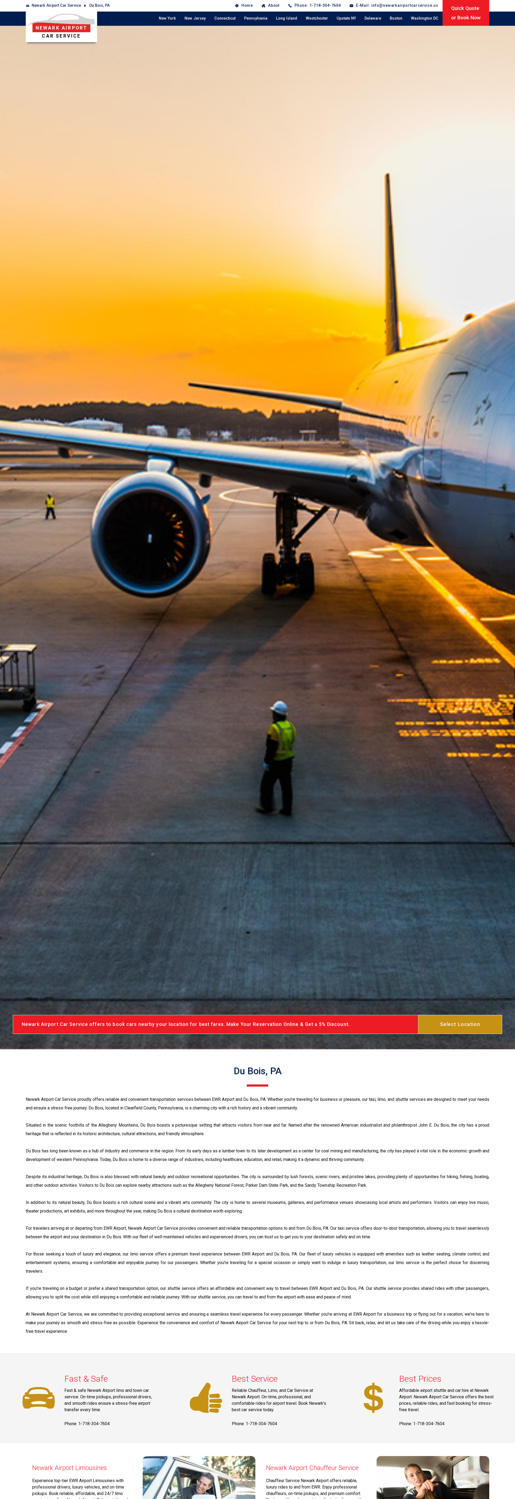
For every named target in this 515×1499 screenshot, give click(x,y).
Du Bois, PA (99, 5)
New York (167, 18)
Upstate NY (346, 18)
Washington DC (424, 18)
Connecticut (225, 18)
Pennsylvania (255, 18)
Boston (396, 18)
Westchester (317, 18)
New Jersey (195, 18)
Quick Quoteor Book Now (466, 13)
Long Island (286, 18)
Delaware (373, 18)
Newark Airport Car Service (56, 5)
